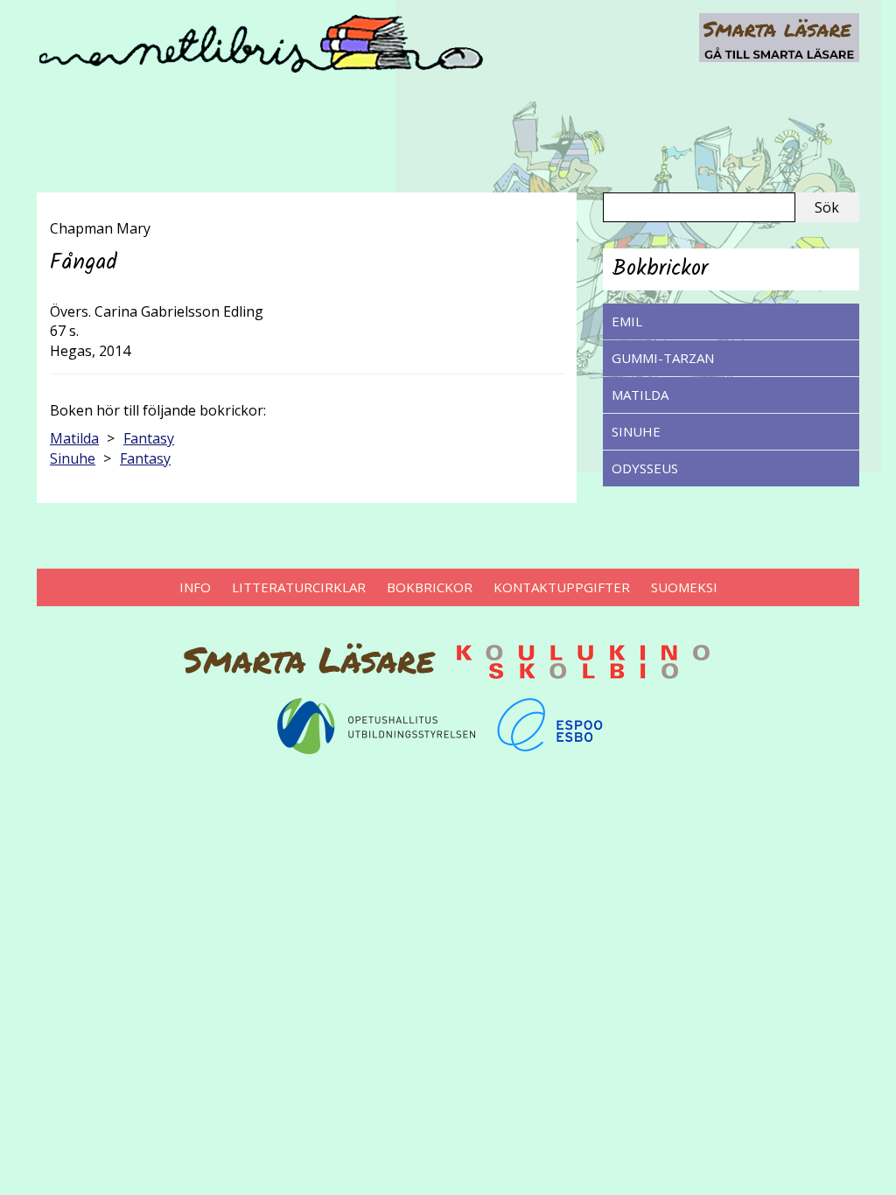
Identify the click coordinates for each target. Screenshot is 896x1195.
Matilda (640, 394)
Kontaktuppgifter (562, 587)
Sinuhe (636, 431)
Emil (627, 321)
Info (195, 587)
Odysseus (645, 468)
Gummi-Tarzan (663, 358)
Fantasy (148, 438)
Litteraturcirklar (299, 587)
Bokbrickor (429, 587)
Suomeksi (684, 587)
